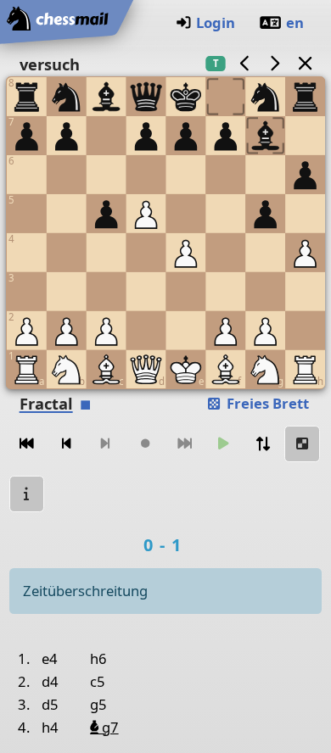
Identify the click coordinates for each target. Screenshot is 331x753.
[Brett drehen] (263, 444)
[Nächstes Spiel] (275, 63)
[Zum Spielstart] (27, 444)
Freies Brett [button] (266, 403)
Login (215, 22)
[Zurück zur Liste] (305, 63)
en (295, 22)
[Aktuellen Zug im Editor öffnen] (302, 444)
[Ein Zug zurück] (66, 444)
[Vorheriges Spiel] (244, 63)
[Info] (27, 494)
